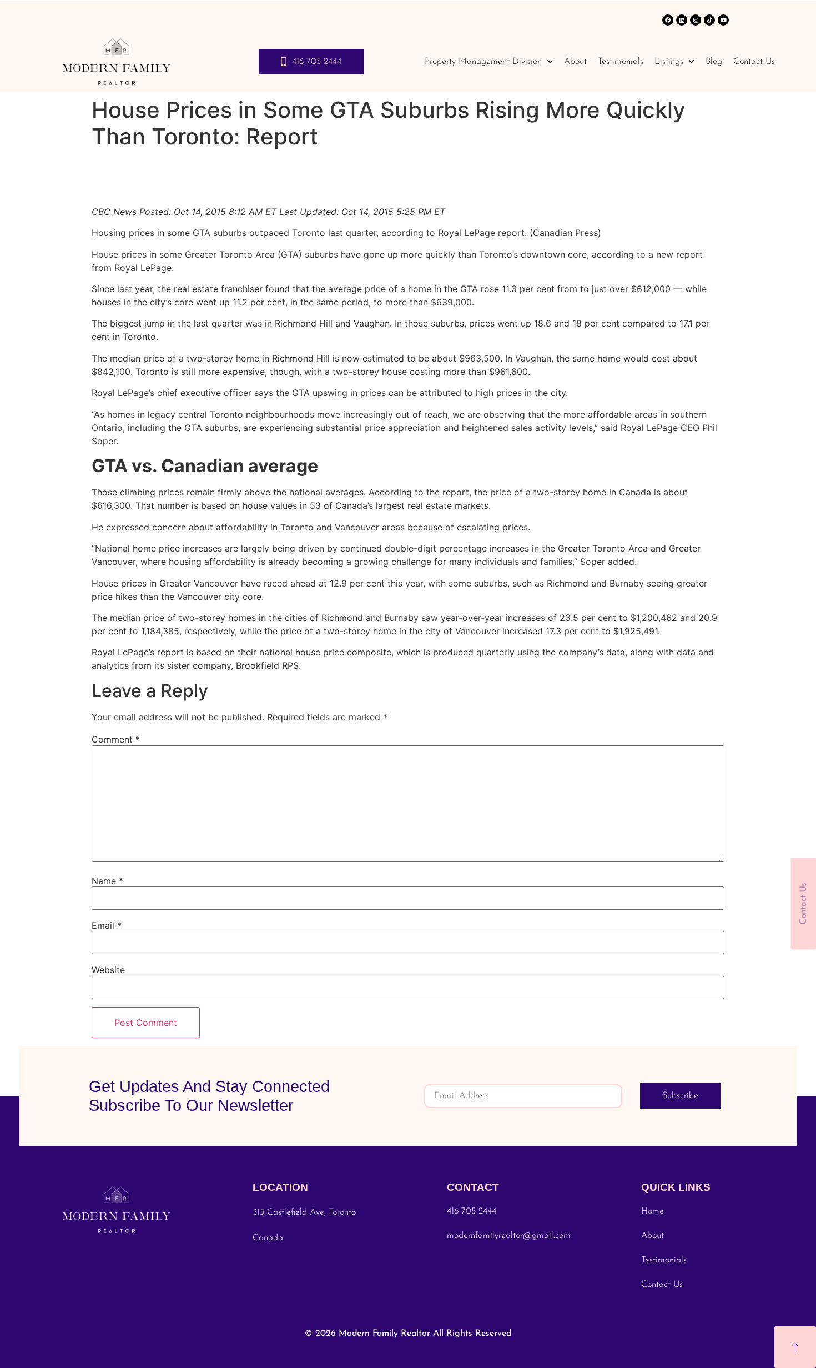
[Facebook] (667, 20)
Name (107, 880)
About (575, 61)
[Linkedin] (681, 20)
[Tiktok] (709, 20)
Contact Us (754, 61)
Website (108, 969)
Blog (714, 61)
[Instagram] (695, 20)
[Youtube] (723, 20)
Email (107, 925)
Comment (116, 739)
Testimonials (620, 61)
